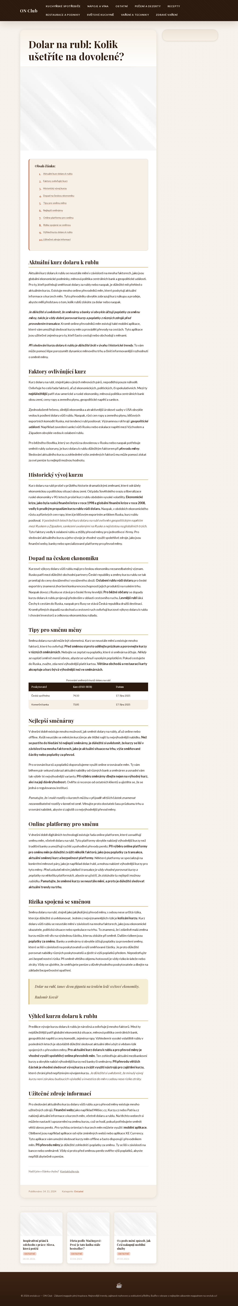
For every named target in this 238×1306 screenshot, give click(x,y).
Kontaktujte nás (69, 1171)
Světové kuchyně (100, 14)
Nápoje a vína (98, 6)
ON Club (28, 10)
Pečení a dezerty (148, 6)
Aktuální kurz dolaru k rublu (57, 173)
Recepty (174, 6)
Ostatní (122, 6)
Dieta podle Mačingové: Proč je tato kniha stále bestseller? (85, 1244)
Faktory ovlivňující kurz (55, 180)
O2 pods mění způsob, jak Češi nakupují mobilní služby (134, 1244)
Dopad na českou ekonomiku (58, 195)
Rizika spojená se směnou (57, 224)
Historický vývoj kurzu (55, 188)
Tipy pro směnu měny (55, 202)
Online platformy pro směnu (58, 217)
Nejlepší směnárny (53, 210)
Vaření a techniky (135, 14)
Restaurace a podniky (63, 14)
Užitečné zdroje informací (57, 239)
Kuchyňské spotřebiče (63, 6)
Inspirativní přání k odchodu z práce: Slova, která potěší (39, 1244)
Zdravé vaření (167, 14)
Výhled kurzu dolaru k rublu (57, 232)
